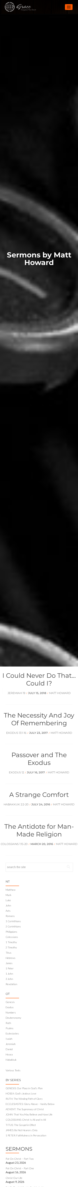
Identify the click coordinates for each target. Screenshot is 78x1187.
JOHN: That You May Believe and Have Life (29, 1114)
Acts (8, 910)
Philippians (11, 931)
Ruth (8, 1022)
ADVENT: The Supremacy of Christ (25, 1109)
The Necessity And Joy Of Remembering (39, 719)
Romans (10, 915)
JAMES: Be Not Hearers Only (22, 1130)
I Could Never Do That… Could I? (39, 679)
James (9, 963)
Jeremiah (11, 1043)
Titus (8, 952)
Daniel (9, 1049)
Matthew (10, 889)
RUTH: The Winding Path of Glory (24, 1098)
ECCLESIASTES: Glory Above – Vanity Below (30, 1103)
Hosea (9, 1054)
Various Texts (13, 1070)
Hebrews (10, 957)
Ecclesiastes (12, 1033)
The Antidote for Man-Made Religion (39, 830)
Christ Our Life (14, 1177)
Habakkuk (11, 1059)
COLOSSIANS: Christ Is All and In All (26, 1119)
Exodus (10, 1007)
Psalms (9, 1028)
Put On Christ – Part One (20, 1168)
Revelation (11, 984)
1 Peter (10, 968)
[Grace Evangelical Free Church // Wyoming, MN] (16, 7)
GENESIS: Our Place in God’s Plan (24, 1088)
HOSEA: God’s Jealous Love (21, 1093)
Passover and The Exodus (39, 759)
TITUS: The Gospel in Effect (21, 1124)
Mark (8, 894)
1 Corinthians (13, 921)
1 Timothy (11, 942)
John (8, 905)
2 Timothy (11, 947)
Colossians (12, 936)
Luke (8, 900)
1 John (9, 973)
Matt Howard (61, 733)
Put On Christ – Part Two (20, 1158)
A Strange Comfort (39, 795)
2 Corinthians (13, 926)
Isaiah (9, 1038)
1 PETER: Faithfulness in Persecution (26, 1135)
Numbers (11, 1012)
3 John (9, 978)
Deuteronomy (13, 1017)
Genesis (10, 1002)
